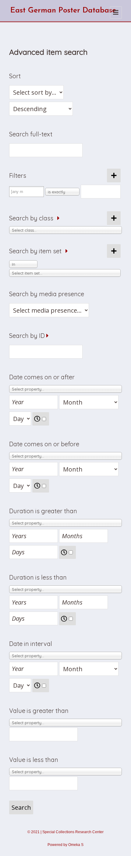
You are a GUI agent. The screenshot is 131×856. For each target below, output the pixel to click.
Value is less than (33, 759)
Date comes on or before (44, 444)
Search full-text (30, 134)
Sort (15, 76)
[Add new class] (114, 218)
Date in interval (30, 643)
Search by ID (27, 335)
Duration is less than (38, 577)
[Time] (40, 419)
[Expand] (58, 218)
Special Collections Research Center (73, 832)
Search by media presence (46, 294)
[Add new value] (114, 175)
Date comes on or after (42, 377)
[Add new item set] (114, 251)
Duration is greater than (43, 511)
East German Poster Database (63, 10)
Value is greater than (39, 710)
